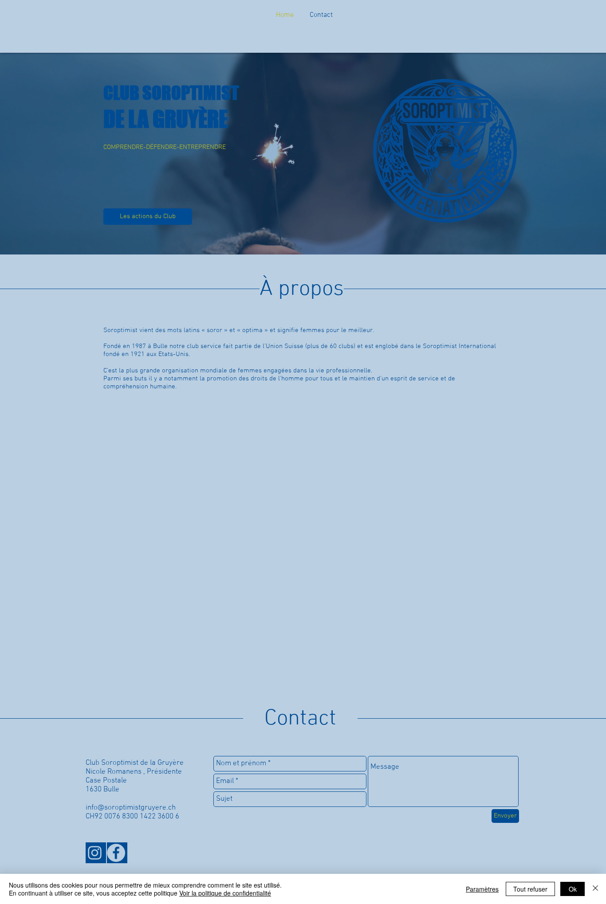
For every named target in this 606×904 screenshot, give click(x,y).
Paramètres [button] (482, 888)
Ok (573, 888)
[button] (430, 255)
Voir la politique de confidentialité (225, 892)
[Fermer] (595, 889)
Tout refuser (530, 888)
